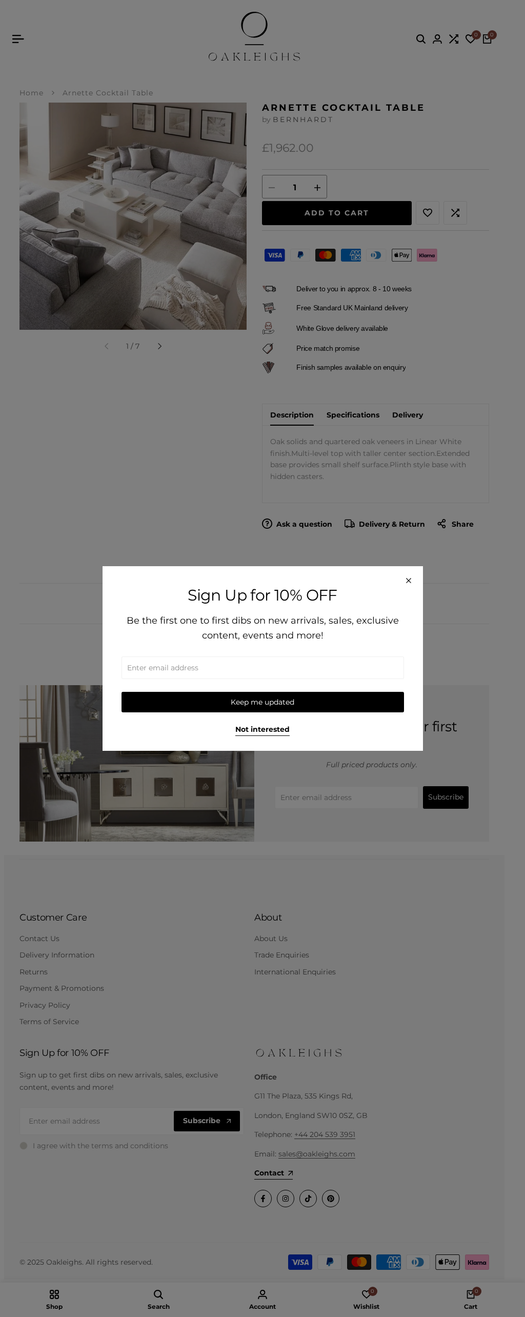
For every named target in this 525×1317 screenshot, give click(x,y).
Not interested (262, 729)
